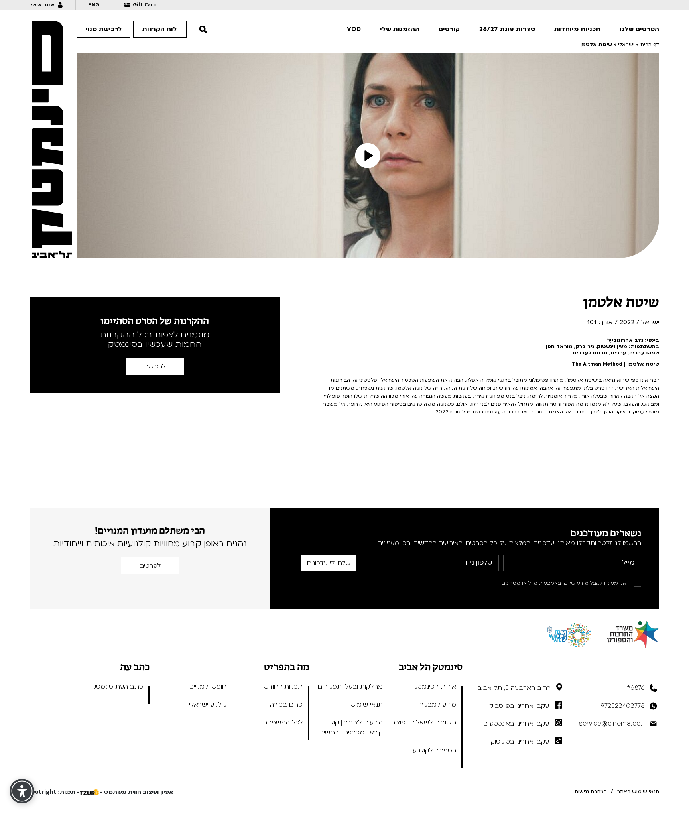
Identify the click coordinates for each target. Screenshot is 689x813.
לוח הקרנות (159, 29)
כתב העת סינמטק (117, 686)
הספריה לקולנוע (434, 750)
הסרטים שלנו (639, 29)
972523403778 (622, 705)
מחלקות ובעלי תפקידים (350, 686)
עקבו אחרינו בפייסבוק (519, 705)
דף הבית (649, 44)
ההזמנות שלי (399, 29)
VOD (354, 29)
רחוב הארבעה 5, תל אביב (514, 687)
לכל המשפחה (283, 722)
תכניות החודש (283, 686)
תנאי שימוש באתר (638, 791)
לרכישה (154, 366)
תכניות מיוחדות (577, 29)
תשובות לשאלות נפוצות (423, 722)
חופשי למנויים (207, 686)
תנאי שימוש (366, 704)
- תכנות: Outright (55, 792)
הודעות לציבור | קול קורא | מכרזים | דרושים (351, 727)
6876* (636, 687)
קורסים (449, 29)
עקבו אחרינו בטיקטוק (520, 741)
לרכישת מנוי (103, 29)
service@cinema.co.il (612, 723)
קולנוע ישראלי (207, 704)
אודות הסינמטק (434, 686)
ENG (93, 5)
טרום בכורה (286, 704)
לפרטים (150, 565)
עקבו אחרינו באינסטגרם (516, 723)
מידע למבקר (438, 704)
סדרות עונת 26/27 (507, 29)
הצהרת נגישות (591, 791)
